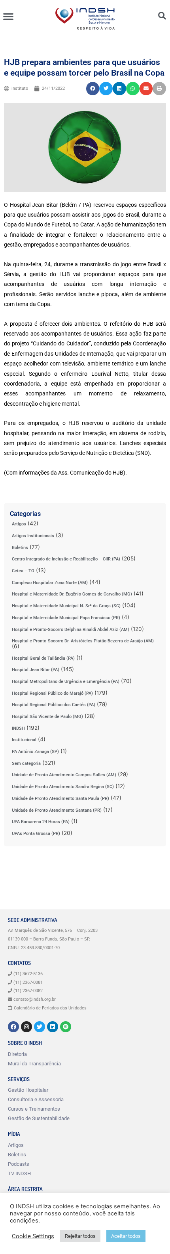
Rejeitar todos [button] (80, 1236)
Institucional (24, 739)
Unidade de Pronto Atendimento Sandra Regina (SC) (63, 786)
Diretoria (17, 1054)
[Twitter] (39, 1026)
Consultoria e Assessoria (36, 1099)
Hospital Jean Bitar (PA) (35, 669)
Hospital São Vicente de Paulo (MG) (47, 716)
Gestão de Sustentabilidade (39, 1118)
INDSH (18, 728)
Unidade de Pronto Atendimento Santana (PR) (57, 810)
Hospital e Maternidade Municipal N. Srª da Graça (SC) (66, 605)
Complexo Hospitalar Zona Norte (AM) (50, 582)
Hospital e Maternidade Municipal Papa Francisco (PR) (66, 617)
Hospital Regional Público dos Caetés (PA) (53, 704)
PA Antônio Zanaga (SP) (35, 751)
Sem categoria (26, 763)
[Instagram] (26, 1026)
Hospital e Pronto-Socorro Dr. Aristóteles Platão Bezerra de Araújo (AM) (83, 641)
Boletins (20, 547)
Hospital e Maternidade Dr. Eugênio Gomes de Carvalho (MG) (72, 594)
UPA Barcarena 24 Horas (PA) (41, 821)
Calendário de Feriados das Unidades (50, 1008)
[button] (8, 16)
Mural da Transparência (34, 1064)
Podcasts (18, 1164)
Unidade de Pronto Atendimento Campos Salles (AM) (64, 774)
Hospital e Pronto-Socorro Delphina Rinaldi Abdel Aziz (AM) (70, 629)
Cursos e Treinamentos (34, 1109)
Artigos (19, 524)
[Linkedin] (52, 1026)
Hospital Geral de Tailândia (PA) (43, 658)
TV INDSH (19, 1173)
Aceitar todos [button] (126, 1236)
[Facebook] (13, 1026)
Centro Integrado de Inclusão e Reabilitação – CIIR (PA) (66, 559)
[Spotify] (65, 1026)
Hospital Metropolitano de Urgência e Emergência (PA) (65, 681)
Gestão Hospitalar (28, 1090)
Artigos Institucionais (33, 535)
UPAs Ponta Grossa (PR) (36, 833)
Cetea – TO (23, 570)
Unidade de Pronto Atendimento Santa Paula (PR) (60, 798)
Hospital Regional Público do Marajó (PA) (52, 693)
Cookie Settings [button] (33, 1236)
